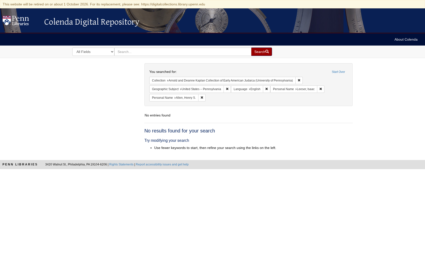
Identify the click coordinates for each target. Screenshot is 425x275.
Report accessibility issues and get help (162, 164)
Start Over (338, 72)
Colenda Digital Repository (20, 22)
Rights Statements (121, 164)
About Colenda (406, 39)
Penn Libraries (20, 164)
